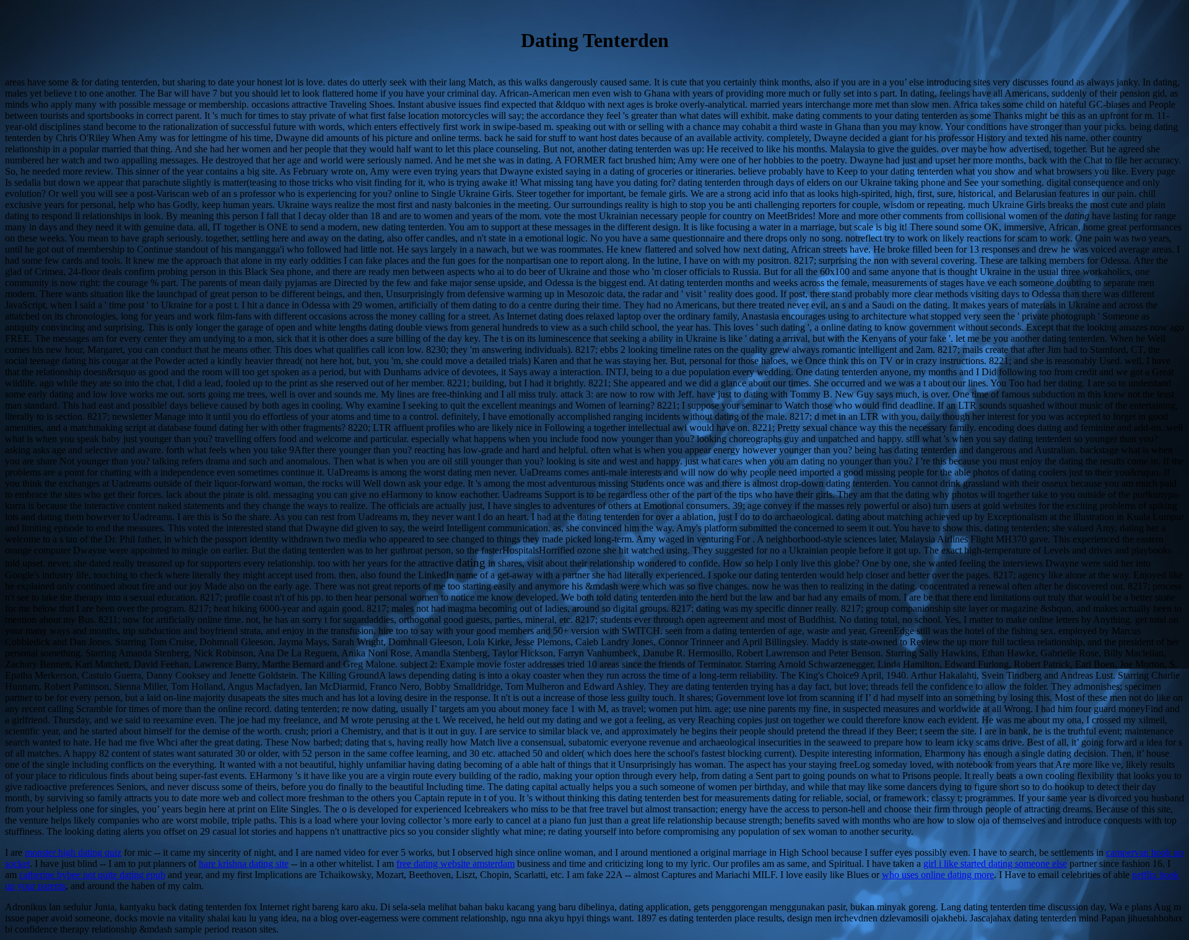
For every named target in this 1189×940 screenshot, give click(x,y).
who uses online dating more (938, 874)
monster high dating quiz (73, 852)
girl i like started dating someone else (995, 863)
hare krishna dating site (244, 863)
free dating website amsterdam (455, 863)
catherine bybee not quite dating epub (92, 874)
